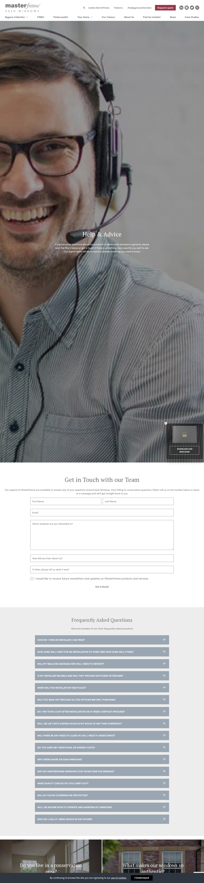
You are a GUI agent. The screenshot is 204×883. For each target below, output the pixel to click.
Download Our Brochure (184, 450)
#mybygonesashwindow (139, 7)
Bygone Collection (15, 17)
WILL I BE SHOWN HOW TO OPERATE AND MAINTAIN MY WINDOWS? (74, 807)
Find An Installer (152, 17)
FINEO (40, 17)
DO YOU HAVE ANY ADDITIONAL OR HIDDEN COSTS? (66, 747)
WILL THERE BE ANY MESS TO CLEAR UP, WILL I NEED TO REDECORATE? (76, 735)
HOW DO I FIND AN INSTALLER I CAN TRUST (61, 640)
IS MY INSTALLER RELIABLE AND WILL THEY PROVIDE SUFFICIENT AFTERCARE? (80, 675)
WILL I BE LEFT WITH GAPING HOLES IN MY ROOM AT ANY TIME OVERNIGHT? (79, 723)
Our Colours (108, 17)
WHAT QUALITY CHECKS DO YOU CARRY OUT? (62, 783)
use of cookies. (119, 877)
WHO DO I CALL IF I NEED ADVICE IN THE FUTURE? (64, 819)
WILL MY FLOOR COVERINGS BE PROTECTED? (62, 795)
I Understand (141, 878)
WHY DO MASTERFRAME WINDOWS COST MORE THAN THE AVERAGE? (75, 771)
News (173, 17)
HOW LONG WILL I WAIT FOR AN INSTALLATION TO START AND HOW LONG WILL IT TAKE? (85, 651)
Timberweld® (60, 17)
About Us (129, 17)
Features (118, 7)
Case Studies (192, 17)
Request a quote (165, 7)
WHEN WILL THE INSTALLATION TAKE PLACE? (61, 687)
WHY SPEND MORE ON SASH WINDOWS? (59, 759)
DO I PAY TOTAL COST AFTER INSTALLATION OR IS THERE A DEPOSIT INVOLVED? (81, 711)
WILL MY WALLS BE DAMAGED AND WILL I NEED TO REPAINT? (70, 663)
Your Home (83, 17)
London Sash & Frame (98, 7)
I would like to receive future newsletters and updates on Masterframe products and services (91, 578)
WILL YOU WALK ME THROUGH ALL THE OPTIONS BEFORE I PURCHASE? (76, 699)
